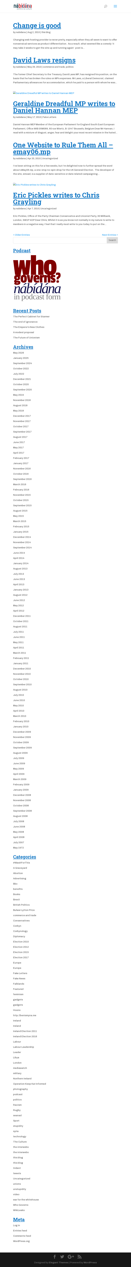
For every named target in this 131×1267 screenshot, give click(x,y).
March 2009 (19, 779)
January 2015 (20, 532)
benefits (18, 889)
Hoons (16, 1010)
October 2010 (21, 679)
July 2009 (18, 758)
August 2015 (20, 510)
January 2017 (20, 463)
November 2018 (22, 400)
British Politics (21, 905)
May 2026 (18, 352)
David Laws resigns (44, 60)
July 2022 (18, 374)
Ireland (17, 1020)
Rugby (17, 1110)
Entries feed (20, 1230)
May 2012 (18, 605)
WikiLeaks (19, 1210)
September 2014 (22, 547)
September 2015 (22, 505)
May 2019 (18, 395)
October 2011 (20, 621)
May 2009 (18, 768)
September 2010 (22, 684)
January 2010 (20, 726)
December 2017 (22, 416)
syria (16, 1131)
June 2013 (19, 579)
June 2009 (19, 763)
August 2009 (20, 753)
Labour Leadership (23, 1047)
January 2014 (21, 563)
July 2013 (18, 574)
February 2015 (21, 526)
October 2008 (21, 805)
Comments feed (22, 1236)
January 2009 (21, 790)
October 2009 (21, 742)
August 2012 (20, 595)
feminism (18, 994)
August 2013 (20, 568)
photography (20, 1089)
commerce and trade (54, 67)
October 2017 (21, 426)
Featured (18, 989)
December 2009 (22, 732)
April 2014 (18, 558)
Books (16, 894)
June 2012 (19, 600)
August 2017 (20, 437)
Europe (17, 962)
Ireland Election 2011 (25, 1031)
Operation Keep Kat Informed (29, 1084)
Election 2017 (21, 957)
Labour (17, 1041)
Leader (17, 1052)
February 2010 (21, 721)
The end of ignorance (25, 322)
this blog (45, 32)
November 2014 (22, 542)
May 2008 (18, 832)
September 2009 (22, 747)
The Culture (20, 1141)
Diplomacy (19, 936)
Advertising (19, 878)
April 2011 (18, 647)
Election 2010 (21, 941)
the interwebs (21, 1147)
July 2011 (18, 632)
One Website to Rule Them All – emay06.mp (63, 148)
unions (17, 1184)
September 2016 (22, 479)
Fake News (19, 978)
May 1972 (18, 847)
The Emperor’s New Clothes (28, 327)
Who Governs (20, 1205)
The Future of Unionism (26, 337)
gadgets (18, 999)
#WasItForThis (21, 862)
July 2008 (18, 821)
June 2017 (19, 442)
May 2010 (18, 705)
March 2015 (19, 521)
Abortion (18, 873)
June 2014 (19, 553)
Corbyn (17, 926)
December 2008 (22, 795)
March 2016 (19, 484)
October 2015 (21, 500)
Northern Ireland (22, 1078)
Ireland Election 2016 (25, 1036)
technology (19, 1136)
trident (17, 1168)
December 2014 (22, 537)
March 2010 (19, 716)
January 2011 (20, 663)
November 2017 (22, 421)
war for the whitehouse (26, 1199)
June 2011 (19, 637)
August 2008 (20, 816)
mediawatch (20, 1068)
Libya (16, 1057)
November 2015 (22, 495)
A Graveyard (20, 868)
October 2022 (21, 368)
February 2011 (21, 658)
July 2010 (18, 695)
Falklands (18, 984)
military (17, 1073)
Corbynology (20, 931)
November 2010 (22, 674)
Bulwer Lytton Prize (24, 910)
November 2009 (22, 737)
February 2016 (21, 489)
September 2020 (22, 389)
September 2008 (22, 811)
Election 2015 (21, 952)
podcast (18, 1094)
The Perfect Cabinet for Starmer (31, 316)
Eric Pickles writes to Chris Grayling (56, 198)
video (16, 1194)
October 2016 (21, 474)
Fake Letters (49, 117)
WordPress (90, 1262)
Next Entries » (110, 235)
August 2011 (20, 626)
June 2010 (19, 700)
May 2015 (18, 516)
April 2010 (18, 711)
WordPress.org (21, 1241)
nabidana (21, 32)
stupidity (18, 1126)
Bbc (15, 883)
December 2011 (22, 616)
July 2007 (18, 842)
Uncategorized (50, 158)
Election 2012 (21, 947)
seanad (17, 1115)
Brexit (16, 899)
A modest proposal (23, 332)
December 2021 (22, 379)
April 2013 (18, 584)
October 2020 (21, 384)
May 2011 (18, 642)
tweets (17, 1173)
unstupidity (19, 1189)
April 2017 (18, 453)
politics (69, 67)
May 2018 (18, 410)
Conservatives (21, 920)
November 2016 (22, 468)
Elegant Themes (58, 1262)
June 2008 (19, 826)
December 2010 (22, 668)
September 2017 (22, 431)
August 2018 (20, 405)
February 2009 (21, 784)
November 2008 (22, 800)
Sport (16, 1120)
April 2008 (18, 837)
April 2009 (18, 774)
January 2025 (21, 358)
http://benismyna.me (24, 1015)
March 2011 (19, 653)
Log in (16, 1225)
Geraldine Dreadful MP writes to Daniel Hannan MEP (64, 107)
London (17, 1062)
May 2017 (18, 447)
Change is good (37, 25)
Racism (17, 1105)
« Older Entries (21, 235)
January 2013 (20, 589)
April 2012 (18, 610)
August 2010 (20, 689)
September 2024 (22, 363)
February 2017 (21, 458)
